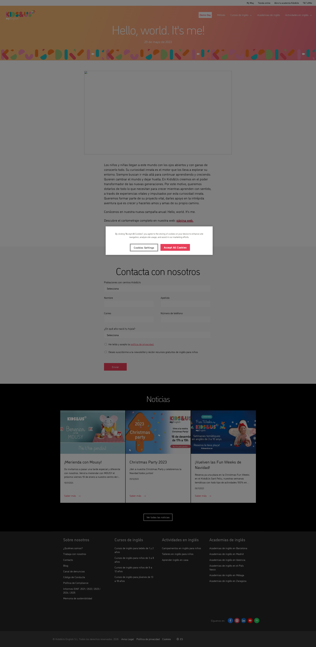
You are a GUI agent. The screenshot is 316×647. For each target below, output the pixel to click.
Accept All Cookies (175, 247)
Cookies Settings (144, 247)
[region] (159, 240)
